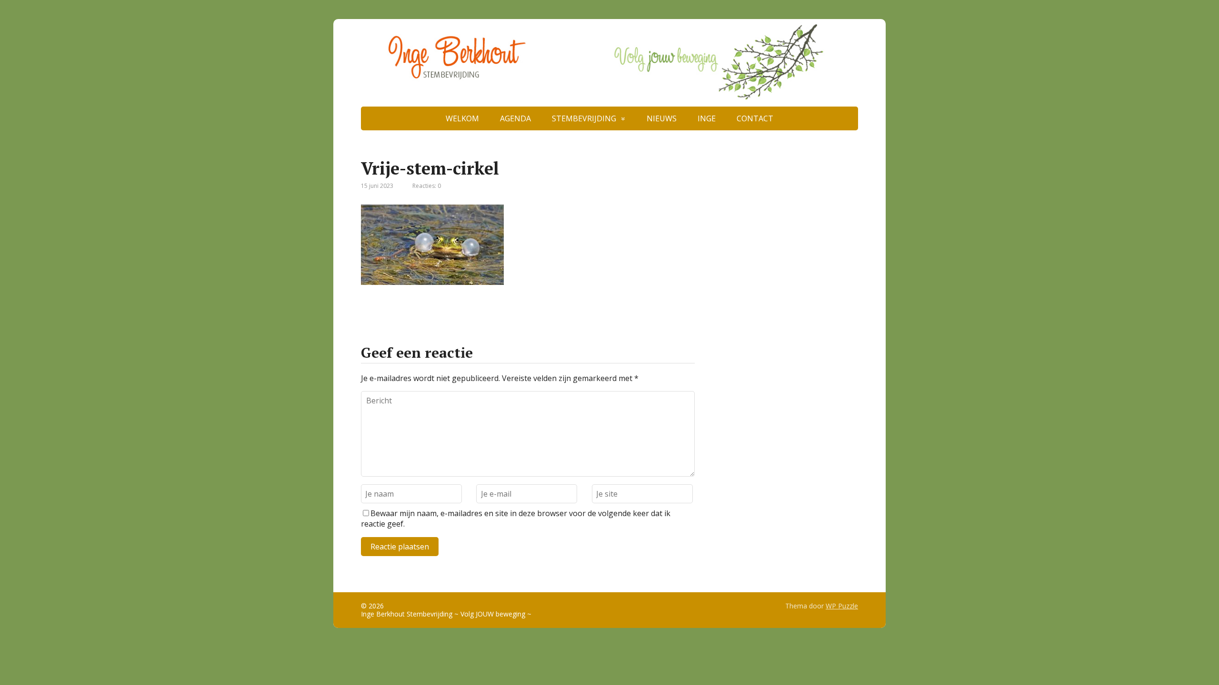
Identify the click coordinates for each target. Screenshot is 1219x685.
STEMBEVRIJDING (584, 118)
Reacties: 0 (426, 186)
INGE (707, 118)
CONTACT (755, 118)
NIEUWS (662, 118)
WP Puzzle (842, 605)
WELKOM (462, 118)
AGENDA (515, 118)
